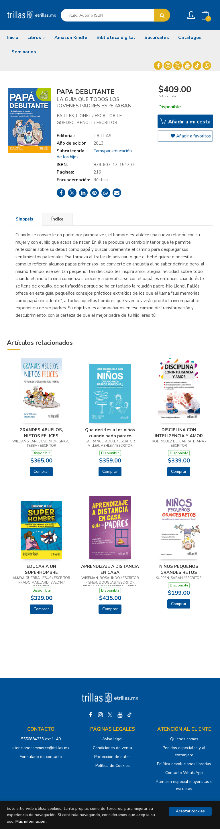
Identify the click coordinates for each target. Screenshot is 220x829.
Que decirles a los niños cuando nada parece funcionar (110, 432)
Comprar (41, 471)
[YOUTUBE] (187, 65)
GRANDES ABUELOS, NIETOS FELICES (41, 432)
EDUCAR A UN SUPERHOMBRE (41, 569)
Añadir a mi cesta (189, 121)
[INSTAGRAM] (168, 65)
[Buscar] (162, 15)
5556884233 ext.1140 (41, 739)
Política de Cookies (112, 765)
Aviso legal (112, 739)
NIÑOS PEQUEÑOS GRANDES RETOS (178, 569)
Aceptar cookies (190, 811)
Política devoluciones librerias (184, 764)
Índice (57, 219)
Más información (30, 821)
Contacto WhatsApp (184, 772)
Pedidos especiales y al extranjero (184, 751)
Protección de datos (112, 756)
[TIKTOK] (197, 65)
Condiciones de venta (112, 748)
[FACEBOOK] (158, 65)
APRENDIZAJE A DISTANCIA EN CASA (110, 569)
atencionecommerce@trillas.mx (40, 748)
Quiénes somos (184, 739)
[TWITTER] (177, 65)
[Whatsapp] (207, 65)
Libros (35, 37)
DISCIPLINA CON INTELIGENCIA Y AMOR (179, 432)
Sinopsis (24, 219)
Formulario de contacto (41, 756)
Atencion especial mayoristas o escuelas (184, 785)
